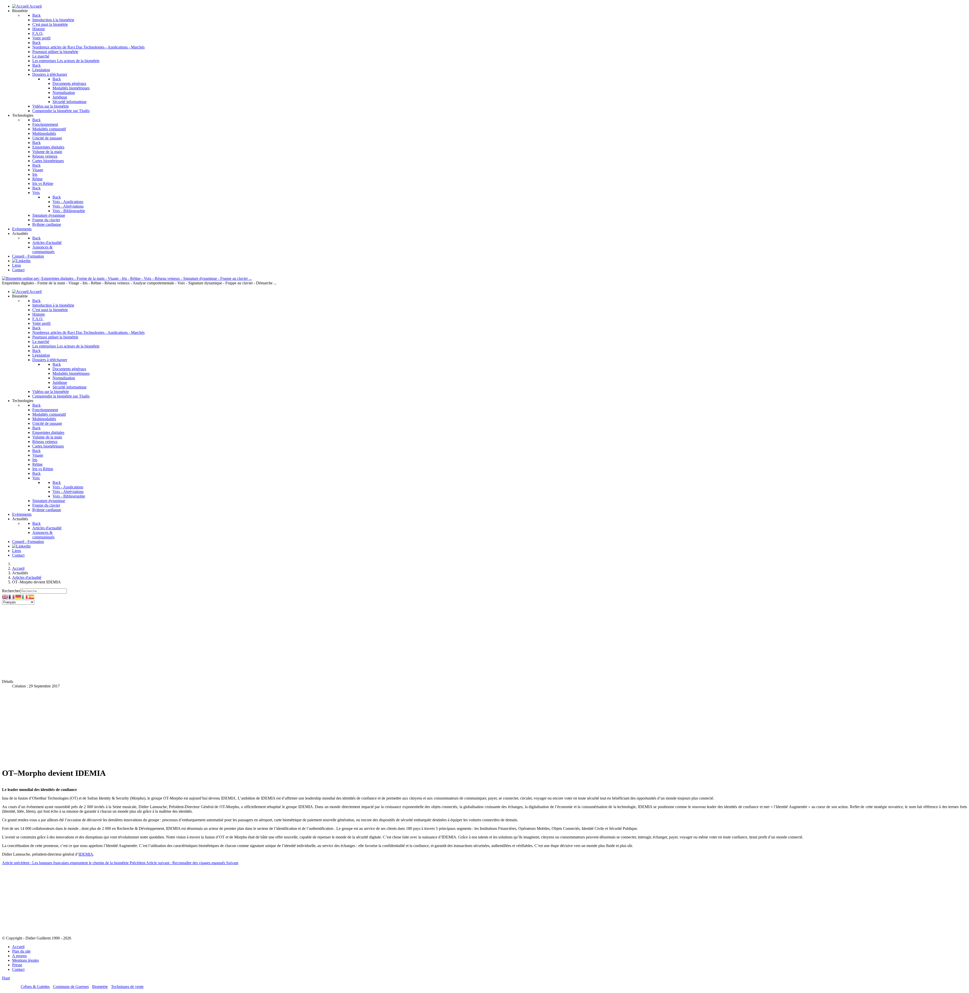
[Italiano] (25, 596)
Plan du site (21, 951)
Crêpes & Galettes (35, 986)
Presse (17, 965)
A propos (19, 956)
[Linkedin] (21, 261)
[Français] (12, 596)
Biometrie (100, 986)
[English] (5, 596)
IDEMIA (85, 854)
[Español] (31, 596)
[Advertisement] (153, 640)
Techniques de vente (127, 986)
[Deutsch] (18, 596)
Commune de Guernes (71, 986)
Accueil (18, 947)
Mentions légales (25, 960)
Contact (18, 969)
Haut (6, 978)
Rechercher (11, 591)
